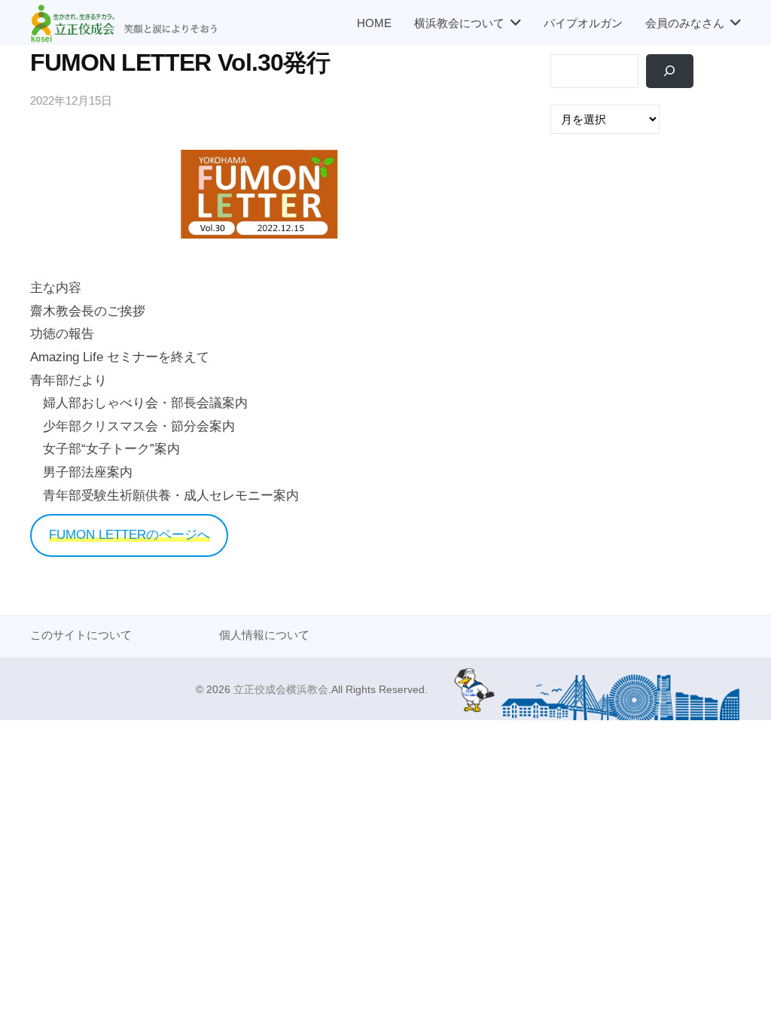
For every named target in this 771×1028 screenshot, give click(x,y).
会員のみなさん (684, 23)
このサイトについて (81, 634)
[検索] (669, 71)
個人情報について (264, 634)
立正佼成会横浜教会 (280, 689)
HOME (374, 23)
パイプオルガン (583, 23)
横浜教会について (459, 23)
